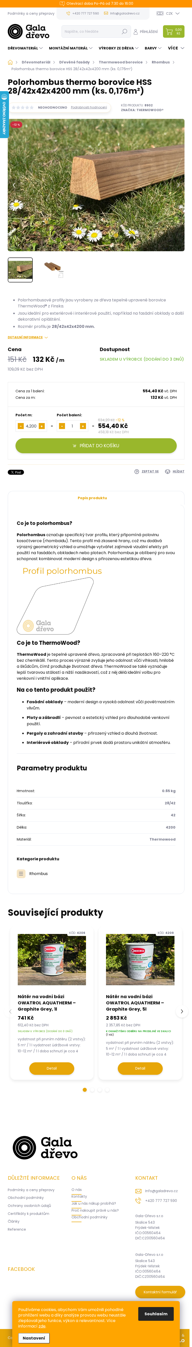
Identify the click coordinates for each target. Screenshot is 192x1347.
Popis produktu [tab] (92, 497)
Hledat (124, 31)
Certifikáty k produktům (28, 1213)
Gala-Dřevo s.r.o (149, 1215)
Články (14, 1221)
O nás (77, 1189)
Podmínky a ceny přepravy (31, 13)
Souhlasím (156, 1314)
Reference (17, 1229)
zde (42, 1326)
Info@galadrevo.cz (161, 1190)
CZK (169, 13)
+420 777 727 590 (161, 1200)
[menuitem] (26, 48)
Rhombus (38, 874)
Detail (52, 1068)
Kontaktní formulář (160, 1292)
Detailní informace (25, 337)
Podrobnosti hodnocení (89, 107)
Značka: (142, 110)
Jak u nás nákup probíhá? (94, 1203)
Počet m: (24, 415)
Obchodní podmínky (26, 1197)
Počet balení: (69, 415)
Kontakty (79, 1196)
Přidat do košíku (99, 446)
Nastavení (34, 1338)
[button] (84, 1090)
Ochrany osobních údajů (29, 1205)
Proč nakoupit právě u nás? (95, 1210)
